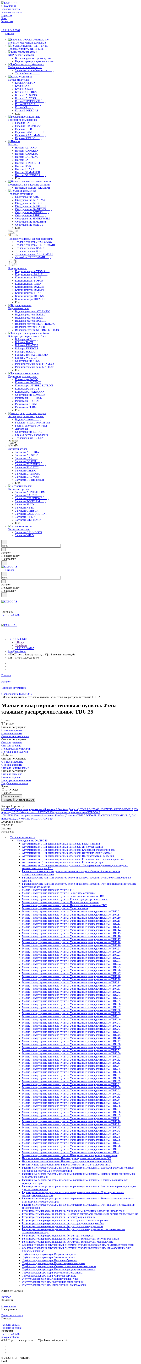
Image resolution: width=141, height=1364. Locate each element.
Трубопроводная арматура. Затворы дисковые (49, 1257)
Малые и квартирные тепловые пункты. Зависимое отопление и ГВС (63, 896)
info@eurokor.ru (17, 651)
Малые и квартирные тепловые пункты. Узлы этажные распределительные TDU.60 (71, 1087)
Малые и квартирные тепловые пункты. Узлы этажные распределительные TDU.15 (71, 933)
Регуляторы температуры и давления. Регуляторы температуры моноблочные (67, 1241)
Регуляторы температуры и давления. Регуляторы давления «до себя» (63, 1223)
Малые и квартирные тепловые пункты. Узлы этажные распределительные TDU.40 (71, 1019)
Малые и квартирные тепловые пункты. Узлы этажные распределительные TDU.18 (71, 942)
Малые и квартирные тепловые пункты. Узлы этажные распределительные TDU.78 (71, 1146)
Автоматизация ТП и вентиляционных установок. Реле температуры (62, 862)
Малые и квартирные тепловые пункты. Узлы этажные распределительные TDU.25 (71, 967)
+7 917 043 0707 (10, 30)
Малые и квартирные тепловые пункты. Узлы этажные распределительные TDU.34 (71, 997)
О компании (8, 1306)
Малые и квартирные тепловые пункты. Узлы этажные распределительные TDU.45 (71, 1034)
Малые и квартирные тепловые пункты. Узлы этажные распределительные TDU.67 (71, 1109)
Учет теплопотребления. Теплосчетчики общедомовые (54, 1284)
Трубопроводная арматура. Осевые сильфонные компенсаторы (59, 1266)
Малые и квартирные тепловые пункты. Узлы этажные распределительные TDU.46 (71, 1038)
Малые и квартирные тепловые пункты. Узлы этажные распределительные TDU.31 (71, 988)
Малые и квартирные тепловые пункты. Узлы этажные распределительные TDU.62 (71, 1093)
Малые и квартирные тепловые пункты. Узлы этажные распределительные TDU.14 (71, 930)
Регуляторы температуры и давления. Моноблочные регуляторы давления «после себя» (73, 1210)
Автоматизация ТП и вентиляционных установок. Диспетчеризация (62, 846)
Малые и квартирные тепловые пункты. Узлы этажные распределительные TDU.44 (71, 1031)
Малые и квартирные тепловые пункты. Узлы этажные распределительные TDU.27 (71, 973)
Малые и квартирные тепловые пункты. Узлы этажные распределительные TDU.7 (70, 1118)
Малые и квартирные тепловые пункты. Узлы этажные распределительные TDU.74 (71, 1133)
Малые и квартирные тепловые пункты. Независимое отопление (60, 902)
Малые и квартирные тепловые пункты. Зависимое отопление (59, 893)
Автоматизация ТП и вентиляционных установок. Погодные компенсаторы (67, 852)
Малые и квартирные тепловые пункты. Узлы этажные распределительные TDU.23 (71, 960)
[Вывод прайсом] (7, 803)
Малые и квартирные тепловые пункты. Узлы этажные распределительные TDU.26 (71, 970)
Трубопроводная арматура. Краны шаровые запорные (53, 1263)
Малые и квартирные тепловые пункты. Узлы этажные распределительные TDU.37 (71, 1007)
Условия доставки (11, 1327)
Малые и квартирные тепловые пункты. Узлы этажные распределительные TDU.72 (71, 1127)
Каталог (6, 1296)
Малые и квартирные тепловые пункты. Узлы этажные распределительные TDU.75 (71, 1136)
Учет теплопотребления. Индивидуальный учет (50, 1278)
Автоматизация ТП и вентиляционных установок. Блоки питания (61, 843)
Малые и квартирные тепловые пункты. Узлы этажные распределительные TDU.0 (70, 911)
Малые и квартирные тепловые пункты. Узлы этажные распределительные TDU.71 (71, 1124)
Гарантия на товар (12, 1315)
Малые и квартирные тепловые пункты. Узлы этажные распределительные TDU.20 (71, 951)
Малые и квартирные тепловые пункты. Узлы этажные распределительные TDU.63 (71, 1096)
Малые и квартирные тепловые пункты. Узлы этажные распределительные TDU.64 (71, 1099)
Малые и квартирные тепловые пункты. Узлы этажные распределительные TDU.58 (71, 1078)
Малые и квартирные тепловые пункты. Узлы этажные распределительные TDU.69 (71, 1115)
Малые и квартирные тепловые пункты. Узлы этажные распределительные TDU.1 (70, 914)
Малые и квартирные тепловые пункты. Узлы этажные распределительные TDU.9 (70, 1152)
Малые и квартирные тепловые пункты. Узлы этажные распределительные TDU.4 (70, 1016)
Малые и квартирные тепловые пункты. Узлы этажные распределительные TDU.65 (71, 1102)
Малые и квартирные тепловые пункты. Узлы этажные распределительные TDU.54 (71, 1065)
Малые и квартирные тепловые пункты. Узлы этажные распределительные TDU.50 (71, 1053)
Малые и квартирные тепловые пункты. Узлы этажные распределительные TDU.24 (71, 963)
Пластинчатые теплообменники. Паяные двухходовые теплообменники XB (66, 1158)
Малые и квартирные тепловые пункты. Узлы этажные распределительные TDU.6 (70, 1084)
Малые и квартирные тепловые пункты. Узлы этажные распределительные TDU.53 (71, 1062)
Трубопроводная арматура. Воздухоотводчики (49, 1254)
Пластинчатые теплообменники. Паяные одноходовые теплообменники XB (67, 1161)
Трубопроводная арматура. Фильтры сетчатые (49, 1275)
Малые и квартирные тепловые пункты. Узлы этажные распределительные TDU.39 (71, 1013)
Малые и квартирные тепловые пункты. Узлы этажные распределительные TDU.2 (70, 948)
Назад (20, 642)
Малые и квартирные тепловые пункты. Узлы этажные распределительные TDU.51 (71, 1056)
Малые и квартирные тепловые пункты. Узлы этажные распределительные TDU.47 (71, 1041)
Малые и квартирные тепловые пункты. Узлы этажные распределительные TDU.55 (71, 1068)
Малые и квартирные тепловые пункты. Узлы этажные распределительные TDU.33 (71, 994)
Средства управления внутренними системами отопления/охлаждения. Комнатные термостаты (78, 1244)
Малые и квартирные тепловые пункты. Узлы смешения (55, 908)
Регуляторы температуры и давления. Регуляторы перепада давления (62, 1226)
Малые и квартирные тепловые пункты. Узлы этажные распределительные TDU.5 (70, 1050)
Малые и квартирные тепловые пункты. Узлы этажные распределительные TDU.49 (71, 1047)
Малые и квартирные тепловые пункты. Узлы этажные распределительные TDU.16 (71, 936)
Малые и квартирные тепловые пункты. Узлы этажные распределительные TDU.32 (71, 991)
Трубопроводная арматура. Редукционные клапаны (52, 1272)
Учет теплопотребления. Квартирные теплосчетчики (53, 1281)
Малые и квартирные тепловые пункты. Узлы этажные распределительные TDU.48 (71, 1044)
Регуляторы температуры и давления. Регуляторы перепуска (57, 1235)
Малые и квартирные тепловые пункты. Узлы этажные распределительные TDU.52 (71, 1059)
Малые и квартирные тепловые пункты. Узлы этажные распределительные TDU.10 (71, 917)
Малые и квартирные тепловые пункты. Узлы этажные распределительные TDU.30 (71, 985)
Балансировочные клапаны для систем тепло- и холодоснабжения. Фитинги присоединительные (79, 883)
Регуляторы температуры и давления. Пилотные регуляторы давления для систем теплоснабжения (80, 1213)
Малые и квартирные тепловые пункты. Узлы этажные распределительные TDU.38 (71, 1010)
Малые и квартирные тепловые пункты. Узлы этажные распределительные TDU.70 (71, 1121)
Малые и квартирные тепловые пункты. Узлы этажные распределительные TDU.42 (71, 1025)
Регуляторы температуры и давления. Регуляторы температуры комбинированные (70, 1238)
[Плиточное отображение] (2, 803)
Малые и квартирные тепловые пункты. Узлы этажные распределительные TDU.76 (71, 1139)
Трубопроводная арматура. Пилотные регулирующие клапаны (58, 1269)
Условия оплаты (10, 1324)
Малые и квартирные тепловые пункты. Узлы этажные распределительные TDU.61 (71, 1090)
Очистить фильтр (25, 800)
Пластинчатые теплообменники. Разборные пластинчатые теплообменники (66, 1164)
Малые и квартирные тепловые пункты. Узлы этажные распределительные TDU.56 (71, 1071)
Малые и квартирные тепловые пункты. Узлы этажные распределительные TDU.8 (70, 1149)
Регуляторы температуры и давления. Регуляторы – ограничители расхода (65, 1220)
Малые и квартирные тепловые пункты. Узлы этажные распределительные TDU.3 (70, 982)
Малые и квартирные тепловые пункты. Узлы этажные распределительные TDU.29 (71, 979)
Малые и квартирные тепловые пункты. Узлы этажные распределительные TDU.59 (71, 1081)
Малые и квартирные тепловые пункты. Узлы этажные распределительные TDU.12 (71, 923)
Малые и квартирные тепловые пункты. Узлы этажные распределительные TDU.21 (71, 954)
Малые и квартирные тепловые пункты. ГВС (48, 889)
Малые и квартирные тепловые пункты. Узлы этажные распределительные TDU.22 (71, 957)
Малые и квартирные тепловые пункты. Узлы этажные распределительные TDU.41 (71, 1022)
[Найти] (4, 562)
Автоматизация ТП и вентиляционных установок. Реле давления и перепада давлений (73, 859)
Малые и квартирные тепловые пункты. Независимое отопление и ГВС (64, 905)
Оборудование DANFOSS (32, 840)
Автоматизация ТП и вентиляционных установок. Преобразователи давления (68, 855)
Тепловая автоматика (22, 837)
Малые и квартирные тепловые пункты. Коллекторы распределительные (65, 899)
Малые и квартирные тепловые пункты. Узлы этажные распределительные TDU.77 (71, 1142)
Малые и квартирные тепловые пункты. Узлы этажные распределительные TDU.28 (71, 976)
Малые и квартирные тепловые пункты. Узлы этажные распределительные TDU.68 (71, 1112)
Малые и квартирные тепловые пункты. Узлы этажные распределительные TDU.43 (71, 1028)
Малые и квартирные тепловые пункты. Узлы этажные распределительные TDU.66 (71, 1105)
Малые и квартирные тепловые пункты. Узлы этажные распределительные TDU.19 (71, 945)
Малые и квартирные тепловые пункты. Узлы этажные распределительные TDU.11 (71, 920)
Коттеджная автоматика (36, 886)
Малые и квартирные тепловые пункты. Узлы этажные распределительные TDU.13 (71, 926)
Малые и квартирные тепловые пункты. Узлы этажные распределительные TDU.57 (71, 1075)
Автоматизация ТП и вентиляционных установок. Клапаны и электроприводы (68, 849)
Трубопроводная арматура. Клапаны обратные (49, 1260)
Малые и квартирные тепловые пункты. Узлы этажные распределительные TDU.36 (71, 1004)
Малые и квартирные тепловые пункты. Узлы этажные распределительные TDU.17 (71, 939)
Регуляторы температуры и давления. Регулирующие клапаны (58, 1217)
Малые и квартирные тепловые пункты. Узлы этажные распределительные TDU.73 (71, 1130)
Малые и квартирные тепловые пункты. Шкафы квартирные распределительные (69, 1155)
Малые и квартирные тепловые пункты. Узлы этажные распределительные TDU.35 (71, 1001)
